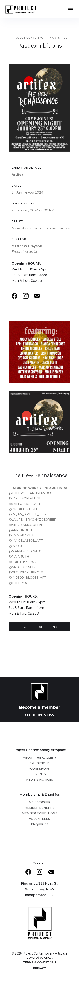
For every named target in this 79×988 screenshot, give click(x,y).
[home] (23, 10)
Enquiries (39, 824)
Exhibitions (39, 763)
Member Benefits (39, 808)
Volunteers (39, 819)
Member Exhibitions (39, 813)
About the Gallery (39, 757)
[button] (70, 9)
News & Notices (39, 779)
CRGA (48, 957)
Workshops (39, 768)
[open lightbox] (39, 422)
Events (39, 774)
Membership (39, 802)
